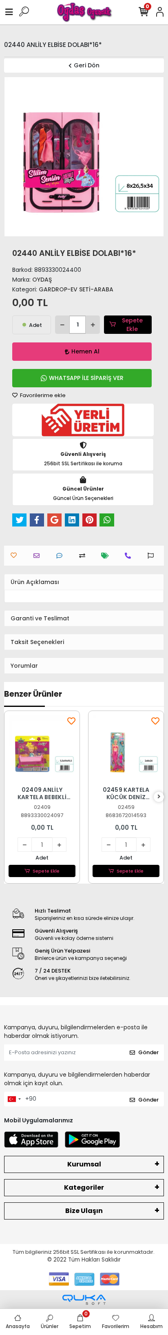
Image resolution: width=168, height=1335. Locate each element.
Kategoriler (84, 1187)
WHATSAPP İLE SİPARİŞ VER (86, 378)
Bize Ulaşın (84, 1210)
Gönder (148, 1052)
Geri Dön (86, 65)
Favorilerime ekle (42, 395)
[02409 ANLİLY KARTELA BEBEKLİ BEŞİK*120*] (42, 748)
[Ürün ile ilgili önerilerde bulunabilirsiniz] (153, 556)
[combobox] (13, 1099)
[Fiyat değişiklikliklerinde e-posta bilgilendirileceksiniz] (107, 556)
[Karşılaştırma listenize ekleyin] (84, 556)
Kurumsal (84, 1164)
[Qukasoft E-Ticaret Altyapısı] (84, 1300)
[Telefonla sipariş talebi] (130, 556)
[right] (159, 796)
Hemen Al (85, 351)
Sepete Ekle (132, 324)
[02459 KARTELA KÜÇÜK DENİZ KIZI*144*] (126, 748)
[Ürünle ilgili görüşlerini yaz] (61, 556)
